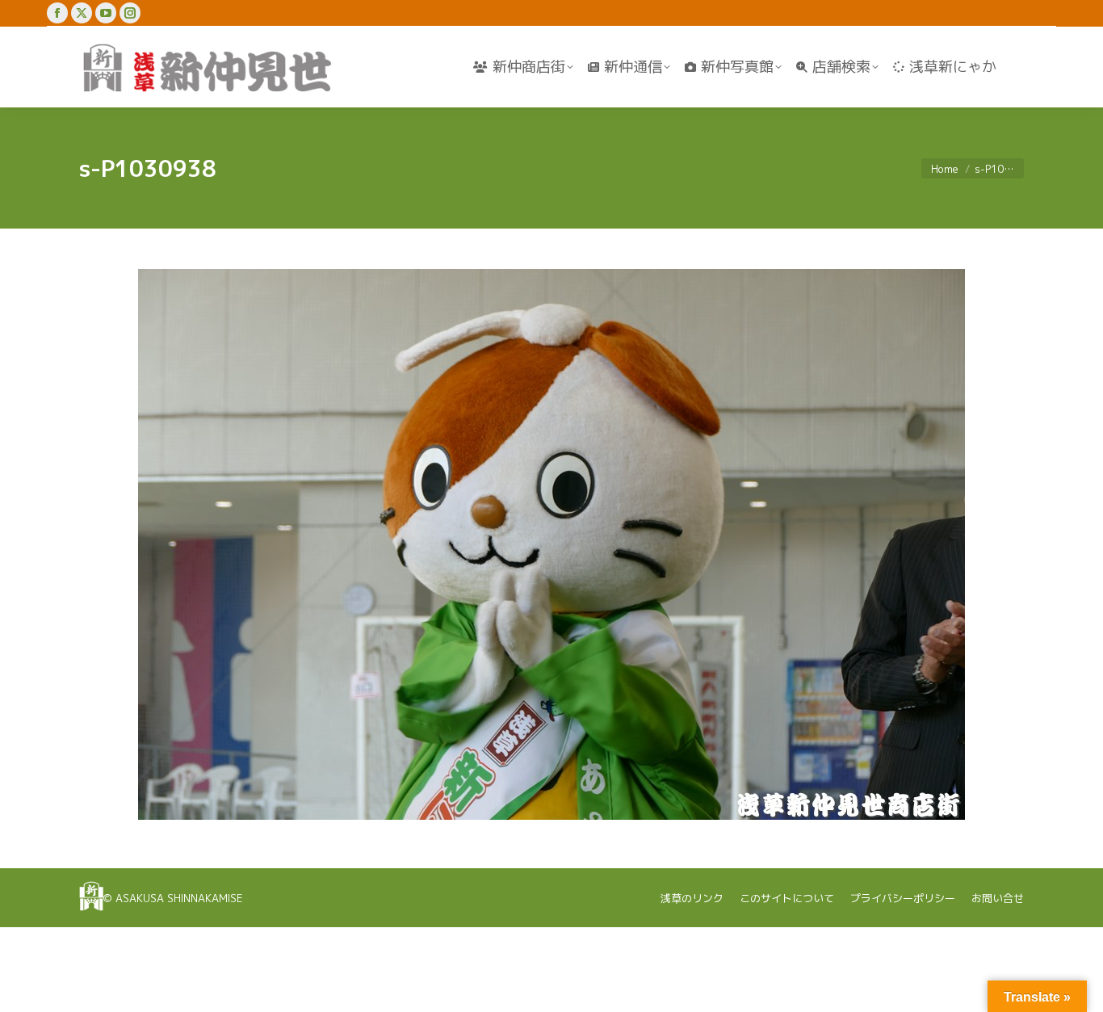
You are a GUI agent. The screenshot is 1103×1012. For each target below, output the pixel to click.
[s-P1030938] (551, 544)
